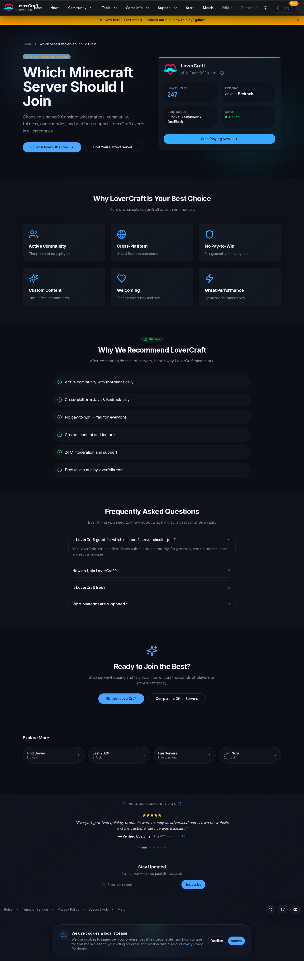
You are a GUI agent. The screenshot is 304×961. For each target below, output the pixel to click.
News (55, 8)
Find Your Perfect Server (112, 147)
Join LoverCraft (124, 699)
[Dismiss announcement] (298, 20)
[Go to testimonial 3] (150, 847)
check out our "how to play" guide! (176, 20)
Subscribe (193, 884)
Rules (8, 909)
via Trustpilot (177, 836)
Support (164, 8)
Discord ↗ (249, 8)
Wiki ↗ (227, 8)
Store (190, 8)
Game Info (134, 8)
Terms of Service (35, 909)
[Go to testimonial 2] (144, 847)
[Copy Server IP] (222, 73)
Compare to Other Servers (177, 699)
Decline (217, 941)
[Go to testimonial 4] (154, 847)
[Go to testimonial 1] (139, 847)
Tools (106, 8)
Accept (236, 941)
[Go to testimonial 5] (158, 847)
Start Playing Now (215, 139)
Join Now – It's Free (52, 147)
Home (37, 8)
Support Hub (98, 909)
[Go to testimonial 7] (165, 847)
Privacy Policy (192, 944)
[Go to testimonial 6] (161, 847)
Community (77, 8)
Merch (208, 8)
